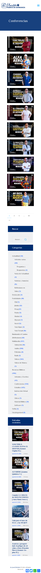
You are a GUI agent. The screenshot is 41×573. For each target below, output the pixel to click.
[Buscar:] (20, 239)
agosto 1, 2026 (16, 555)
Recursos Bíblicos (18, 370)
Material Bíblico (20, 402)
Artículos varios (20, 259)
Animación (18, 345)
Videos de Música (20, 363)
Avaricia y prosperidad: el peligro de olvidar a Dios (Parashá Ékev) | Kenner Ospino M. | (20, 548)
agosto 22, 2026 (16, 477)
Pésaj (16, 309)
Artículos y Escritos (21, 377)
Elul (15, 302)
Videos (16, 359)
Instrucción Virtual (21, 391)
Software (17, 405)
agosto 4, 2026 (16, 525)
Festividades (16, 298)
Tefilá (14, 409)
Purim (16, 313)
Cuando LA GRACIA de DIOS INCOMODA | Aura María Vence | (20, 497)
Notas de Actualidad (21, 274)
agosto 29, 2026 (16, 453)
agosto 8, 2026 (16, 502)
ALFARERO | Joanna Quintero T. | (19, 473)
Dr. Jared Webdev (15, 567)
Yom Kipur (18, 327)
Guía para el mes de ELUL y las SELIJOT (19, 522)
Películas (17, 352)
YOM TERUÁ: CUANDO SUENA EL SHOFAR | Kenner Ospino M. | (20, 447)
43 (29, 215)
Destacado (16, 295)
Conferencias (19, 384)
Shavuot (17, 320)
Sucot (16, 323)
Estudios (17, 387)
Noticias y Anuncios (21, 281)
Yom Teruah (18, 331)
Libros (16, 398)
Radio (16, 355)
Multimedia (16, 341)
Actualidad (16, 256)
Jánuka (16, 305)
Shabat (16, 316)
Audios (16, 348)
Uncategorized (17, 412)
